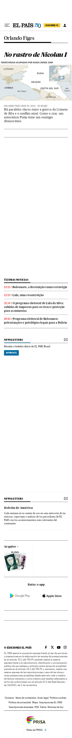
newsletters (13, 339)
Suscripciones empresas (21, 707)
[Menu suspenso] (7, 25)
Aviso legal (43, 698)
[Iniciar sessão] (65, 25)
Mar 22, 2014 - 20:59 (34, 106)
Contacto (9, 698)
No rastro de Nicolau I (35, 54)
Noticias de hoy (55, 707)
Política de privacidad (20, 702)
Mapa (35, 702)
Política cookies (58, 698)
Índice (43, 707)
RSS (37, 707)
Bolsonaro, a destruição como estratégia (39, 287)
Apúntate (11, 352)
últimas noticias (16, 279)
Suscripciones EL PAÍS (50, 702)
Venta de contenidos (25, 698)
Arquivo (10, 546)
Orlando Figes (19, 38)
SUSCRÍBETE (52, 25)
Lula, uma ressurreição (28, 295)
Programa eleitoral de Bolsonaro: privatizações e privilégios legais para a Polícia (35, 320)
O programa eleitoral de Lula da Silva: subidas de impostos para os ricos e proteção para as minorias (34, 307)
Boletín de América (18, 508)
